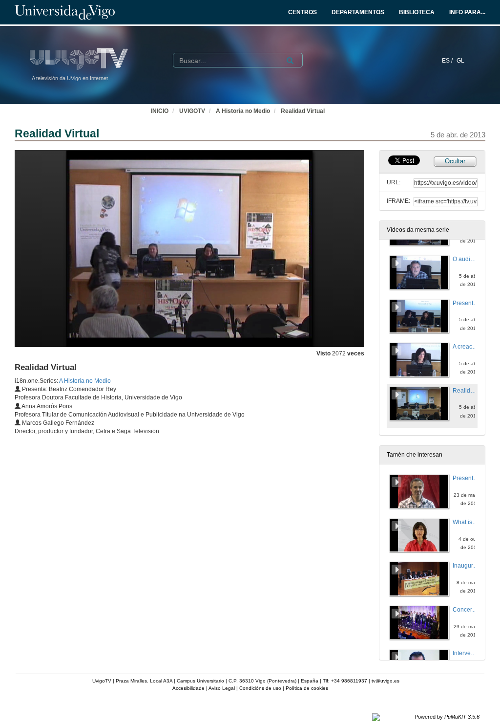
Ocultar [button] (455, 161)
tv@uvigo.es (385, 680)
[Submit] (290, 60)
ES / (448, 60)
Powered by (447, 717)
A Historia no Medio (243, 111)
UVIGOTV (192, 111)
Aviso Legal (221, 688)
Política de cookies (307, 688)
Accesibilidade (188, 688)
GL (460, 60)
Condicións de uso (260, 688)
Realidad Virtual (303, 111)
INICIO (159, 111)
